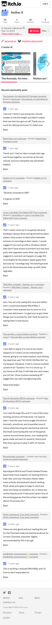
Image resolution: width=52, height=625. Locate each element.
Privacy (38, 612)
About (6, 598)
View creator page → (11, 33)
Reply (5, 129)
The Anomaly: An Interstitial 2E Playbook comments (24, 96)
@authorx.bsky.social (32, 41)
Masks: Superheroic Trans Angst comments (21, 514)
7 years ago (13, 563)
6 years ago (13, 296)
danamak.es (10, 41)
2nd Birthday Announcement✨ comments (20, 554)
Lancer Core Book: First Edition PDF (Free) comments (25, 212)
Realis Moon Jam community (15, 138)
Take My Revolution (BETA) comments (19, 398)
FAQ (21, 598)
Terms (21, 612)
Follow (36, 31)
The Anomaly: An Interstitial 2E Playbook (25, 78)
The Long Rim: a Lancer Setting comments (20, 334)
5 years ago (13, 224)
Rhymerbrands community (14, 456)
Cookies (6, 617)
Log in (45, 3)
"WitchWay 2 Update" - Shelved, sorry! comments (23, 284)
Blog (37, 598)
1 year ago (13, 108)
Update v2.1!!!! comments (14, 178)
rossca (5, 337)
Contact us (9, 602)
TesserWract (17, 215)
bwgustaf (15, 99)
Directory (7, 612)
